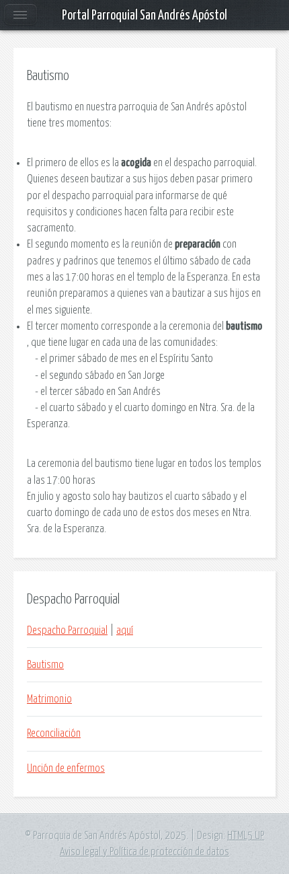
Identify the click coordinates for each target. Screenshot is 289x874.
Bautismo (45, 664)
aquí (124, 630)
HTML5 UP (245, 835)
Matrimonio (49, 699)
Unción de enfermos (66, 768)
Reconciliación (54, 733)
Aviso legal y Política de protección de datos (144, 851)
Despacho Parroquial (67, 630)
